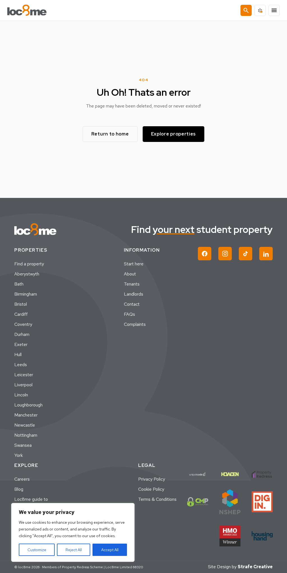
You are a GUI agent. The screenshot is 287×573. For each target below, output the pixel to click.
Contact (132, 304)
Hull (18, 354)
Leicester (23, 375)
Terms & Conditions (157, 499)
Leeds (20, 365)
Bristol (20, 304)
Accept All (110, 549)
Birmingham (25, 294)
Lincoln (21, 395)
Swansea (23, 445)
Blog (18, 489)
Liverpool (23, 385)
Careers (22, 479)
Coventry (23, 324)
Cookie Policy (151, 489)
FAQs (129, 314)
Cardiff (21, 314)
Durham (21, 334)
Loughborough (28, 405)
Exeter (20, 344)
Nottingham (25, 435)
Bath (19, 284)
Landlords (133, 294)
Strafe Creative (255, 567)
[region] (73, 532)
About (130, 274)
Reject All (74, 549)
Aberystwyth (26, 274)
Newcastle (24, 425)
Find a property (29, 264)
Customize (36, 549)
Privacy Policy (151, 479)
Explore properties (173, 134)
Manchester (26, 415)
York (18, 455)
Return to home (110, 134)
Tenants (132, 284)
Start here (134, 264)
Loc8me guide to (31, 499)
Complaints (135, 324)
